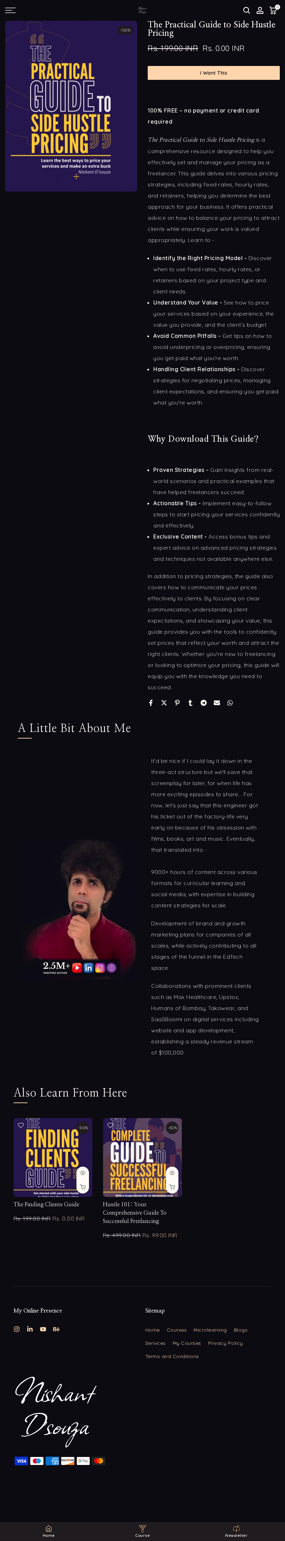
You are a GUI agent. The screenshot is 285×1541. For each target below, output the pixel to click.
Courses (177, 1330)
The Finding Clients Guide (46, 1204)
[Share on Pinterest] (177, 703)
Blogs (241, 1330)
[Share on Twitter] (164, 703)
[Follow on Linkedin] (30, 1329)
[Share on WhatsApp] (230, 703)
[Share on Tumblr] (190, 703)
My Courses (187, 1343)
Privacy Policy (225, 1343)
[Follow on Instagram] (17, 1329)
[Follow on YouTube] (43, 1329)
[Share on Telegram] (204, 703)
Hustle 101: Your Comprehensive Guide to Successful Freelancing (134, 1213)
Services (155, 1343)
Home (152, 1330)
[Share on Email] (217, 703)
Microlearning (210, 1330)
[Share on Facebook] (151, 703)
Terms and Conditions (172, 1356)
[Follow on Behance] (56, 1329)
